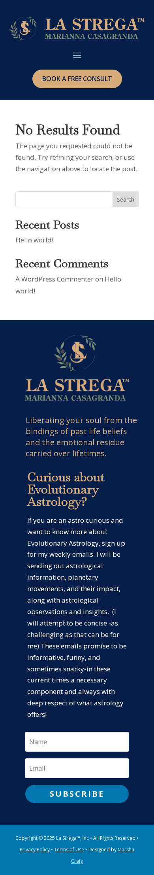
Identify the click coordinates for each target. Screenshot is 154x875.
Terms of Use (69, 849)
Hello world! (34, 239)
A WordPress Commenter (54, 278)
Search (125, 199)
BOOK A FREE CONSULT (77, 78)
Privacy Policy (35, 849)
